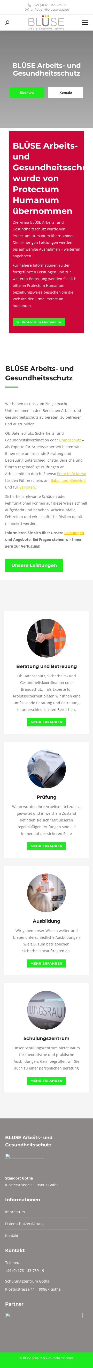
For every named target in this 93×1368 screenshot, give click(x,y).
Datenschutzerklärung (24, 1223)
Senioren (27, 487)
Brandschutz (70, 440)
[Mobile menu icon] (85, 23)
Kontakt (11, 1235)
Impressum (15, 1211)
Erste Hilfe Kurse (71, 473)
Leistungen (74, 532)
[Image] (46, 638)
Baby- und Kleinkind (68, 480)
